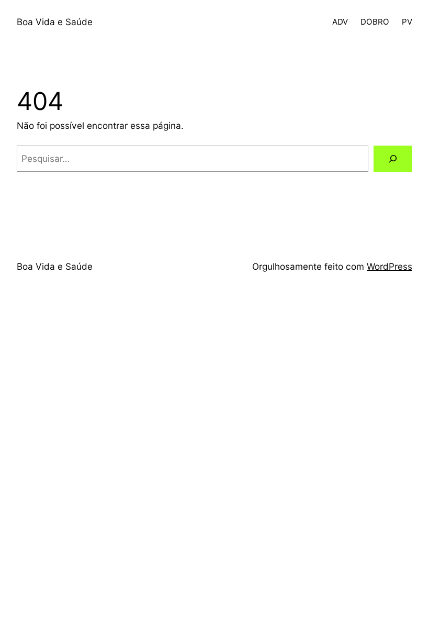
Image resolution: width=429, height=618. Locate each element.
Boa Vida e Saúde (55, 21)
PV (407, 22)
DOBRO (374, 22)
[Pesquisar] (393, 159)
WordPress (389, 266)
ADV (340, 22)
